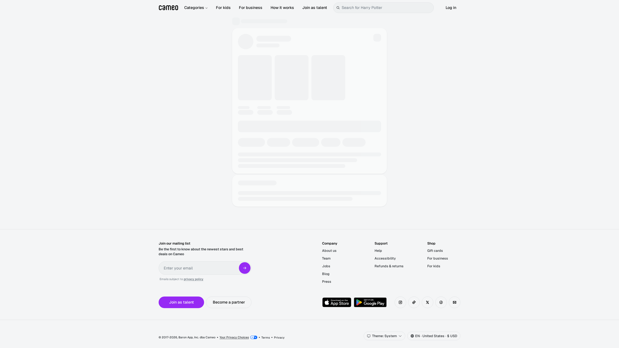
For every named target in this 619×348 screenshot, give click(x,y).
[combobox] (387, 8)
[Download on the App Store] (337, 302)
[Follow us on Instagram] (400, 302)
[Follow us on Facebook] (441, 302)
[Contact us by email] (454, 302)
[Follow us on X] (427, 302)
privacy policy (193, 279)
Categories (194, 7)
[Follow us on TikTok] (414, 302)
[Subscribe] (245, 268)
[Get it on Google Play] (370, 302)
